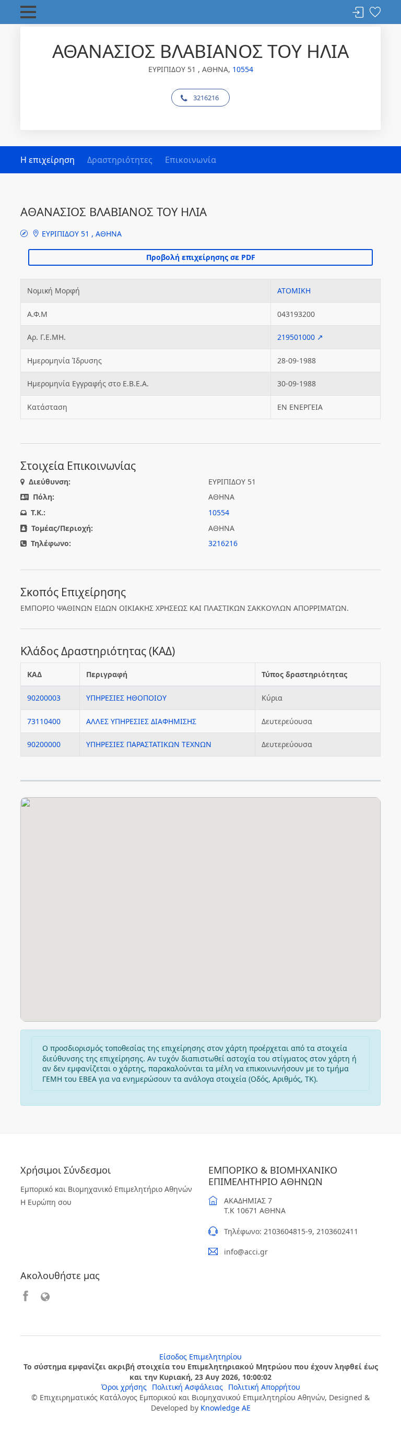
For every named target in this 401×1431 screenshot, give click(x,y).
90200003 (44, 698)
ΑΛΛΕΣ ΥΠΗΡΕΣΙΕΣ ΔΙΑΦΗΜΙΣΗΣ (141, 721)
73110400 (44, 721)
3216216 (206, 97)
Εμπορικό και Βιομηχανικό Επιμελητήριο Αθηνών (106, 1189)
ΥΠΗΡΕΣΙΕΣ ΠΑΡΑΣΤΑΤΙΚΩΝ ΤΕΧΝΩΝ (148, 744)
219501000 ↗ (300, 337)
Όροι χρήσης (124, 1387)
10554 (242, 69)
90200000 (44, 744)
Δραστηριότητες (119, 159)
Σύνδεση (358, 13)
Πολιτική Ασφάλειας (187, 1387)
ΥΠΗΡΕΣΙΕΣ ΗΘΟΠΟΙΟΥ (126, 698)
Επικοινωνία (190, 159)
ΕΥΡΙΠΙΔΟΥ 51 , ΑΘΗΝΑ (81, 234)
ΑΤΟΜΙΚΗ (294, 290)
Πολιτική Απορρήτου (264, 1387)
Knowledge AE (225, 1408)
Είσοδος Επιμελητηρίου (200, 1357)
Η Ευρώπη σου (46, 1202)
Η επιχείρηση (47, 159)
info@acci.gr (246, 1252)
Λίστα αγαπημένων (375, 13)
